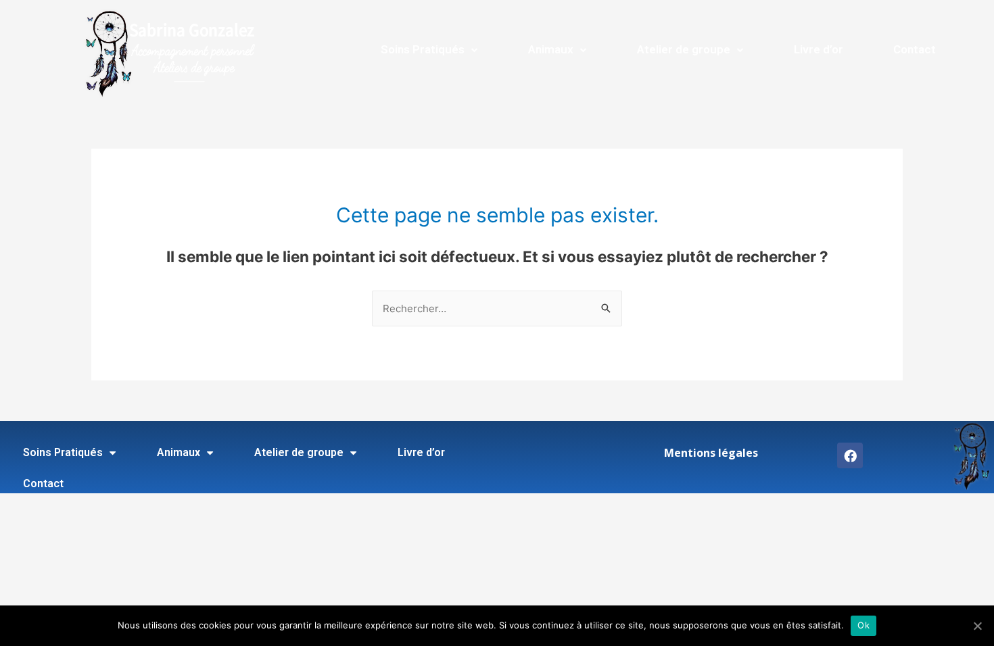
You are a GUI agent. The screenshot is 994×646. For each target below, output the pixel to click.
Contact (914, 49)
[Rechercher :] (497, 308)
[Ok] (977, 625)
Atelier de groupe (683, 49)
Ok (863, 625)
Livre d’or (818, 49)
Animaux (550, 49)
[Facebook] (850, 455)
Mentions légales (711, 452)
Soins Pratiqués (423, 49)
